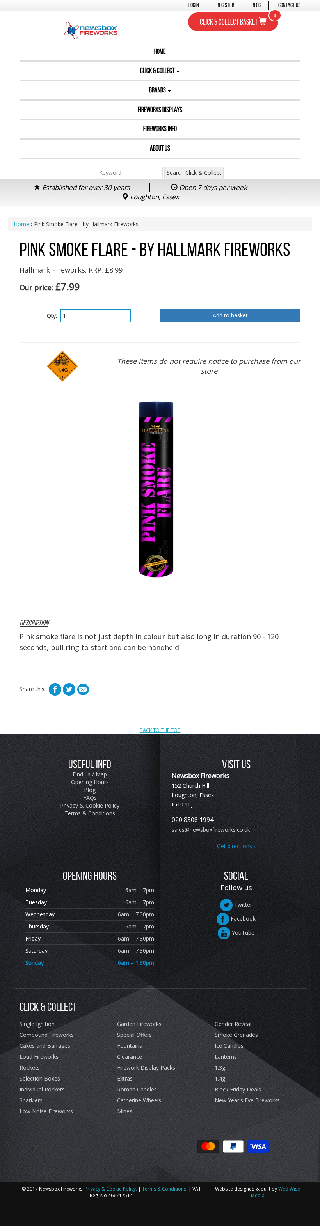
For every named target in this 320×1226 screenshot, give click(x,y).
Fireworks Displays (160, 109)
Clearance (129, 1056)
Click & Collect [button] (158, 70)
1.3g (220, 1067)
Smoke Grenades (236, 1034)
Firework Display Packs (146, 1067)
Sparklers (31, 1100)
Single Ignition (37, 1024)
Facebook (242, 918)
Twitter (242, 904)
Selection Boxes (40, 1078)
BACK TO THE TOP (160, 730)
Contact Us (289, 5)
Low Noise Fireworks (46, 1111)
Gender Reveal (233, 1024)
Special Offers (134, 1034)
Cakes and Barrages (45, 1045)
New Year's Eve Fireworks (247, 1100)
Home (159, 51)
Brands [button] (158, 90)
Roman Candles (137, 1089)
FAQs (90, 797)
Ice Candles (229, 1045)
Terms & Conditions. (164, 1188)
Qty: (52, 315)
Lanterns (226, 1056)
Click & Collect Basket (238, 19)
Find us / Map (90, 774)
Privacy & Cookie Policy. (111, 1188)
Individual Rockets (42, 1089)
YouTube (242, 932)
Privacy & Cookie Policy (89, 805)
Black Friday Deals (238, 1089)
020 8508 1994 (192, 819)
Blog (256, 5)
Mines (124, 1111)
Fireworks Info (160, 129)
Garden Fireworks (139, 1024)
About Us (160, 148)
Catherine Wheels (139, 1100)
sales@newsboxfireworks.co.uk (211, 829)
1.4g (220, 1078)
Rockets (30, 1067)
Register (225, 5)
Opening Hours (90, 782)
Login (193, 5)
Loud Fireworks (39, 1056)
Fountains (129, 1045)
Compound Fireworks (47, 1034)
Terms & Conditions (89, 813)
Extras (125, 1078)
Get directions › (236, 846)
